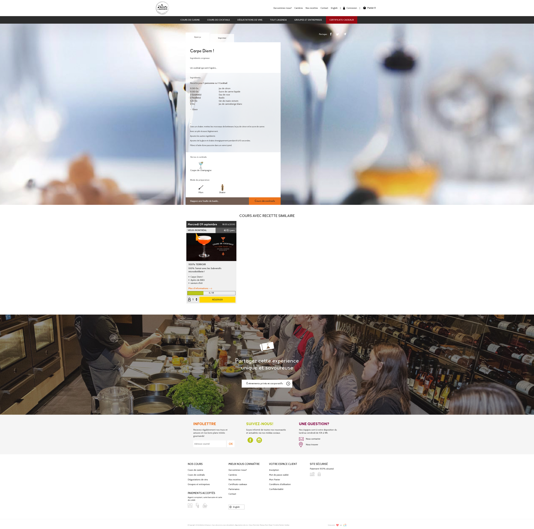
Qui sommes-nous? (237, 470)
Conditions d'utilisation (280, 484)
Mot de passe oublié (279, 475)
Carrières (298, 8)
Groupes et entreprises (308, 19)
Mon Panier (274, 479)
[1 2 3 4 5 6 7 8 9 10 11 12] (193, 299)
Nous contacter (312, 438)
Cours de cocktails (218, 19)
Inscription (274, 470)
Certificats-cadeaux (341, 19)
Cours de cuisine (190, 19)
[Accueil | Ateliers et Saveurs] (163, 8)
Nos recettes (234, 479)
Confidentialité (276, 489)
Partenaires (233, 489)
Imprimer (222, 38)
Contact (324, 8)
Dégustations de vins (249, 19)
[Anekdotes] (344, 525)
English (334, 8)
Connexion (351, 8)
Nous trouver (311, 444)
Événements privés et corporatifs (264, 383)
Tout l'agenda (278, 19)
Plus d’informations (198, 288)
